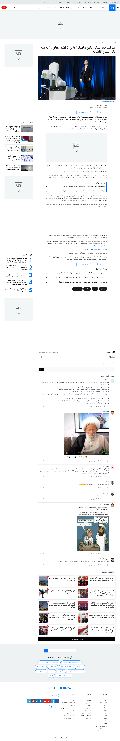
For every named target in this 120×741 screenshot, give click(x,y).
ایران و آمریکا (40, 667)
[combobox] (54, 2)
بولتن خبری (88, 700)
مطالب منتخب (27, 123)
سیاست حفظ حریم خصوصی (68, 708)
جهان (90, 7)
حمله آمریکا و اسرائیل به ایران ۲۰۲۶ (49, 662)
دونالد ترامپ (53, 667)
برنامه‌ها (105, 721)
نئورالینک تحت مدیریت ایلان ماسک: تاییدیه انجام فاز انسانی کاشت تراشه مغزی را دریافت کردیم (81, 191)
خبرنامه (55, 707)
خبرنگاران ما (104, 723)
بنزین (51, 676)
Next (67, 7)
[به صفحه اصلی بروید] (112, 7)
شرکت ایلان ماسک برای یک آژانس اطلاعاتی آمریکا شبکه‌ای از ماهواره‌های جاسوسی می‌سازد (81, 278)
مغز (95, 289)
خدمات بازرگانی (71, 700)
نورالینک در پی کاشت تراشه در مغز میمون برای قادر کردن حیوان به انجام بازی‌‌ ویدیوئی (82, 282)
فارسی (115, 2)
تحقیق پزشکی (41, 671)
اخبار (111, 43)
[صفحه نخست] (115, 43)
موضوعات (104, 695)
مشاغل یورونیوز (71, 713)
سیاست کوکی (71, 705)
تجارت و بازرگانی (82, 7)
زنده (4, 7)
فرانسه (51, 671)
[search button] (44, 2)
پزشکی (103, 289)
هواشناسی (88, 703)
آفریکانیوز (88, 718)
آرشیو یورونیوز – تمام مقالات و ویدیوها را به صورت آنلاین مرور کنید (101, 728)
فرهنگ (62, 7)
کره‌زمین (54, 7)
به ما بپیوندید (87, 708)
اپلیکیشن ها (88, 710)
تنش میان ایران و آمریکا (64, 676)
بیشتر (73, 695)
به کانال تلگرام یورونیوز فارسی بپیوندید (95, 249)
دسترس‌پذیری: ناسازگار (69, 716)
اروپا (96, 7)
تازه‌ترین (102, 7)
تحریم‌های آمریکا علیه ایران (75, 671)
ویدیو (41, 7)
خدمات (89, 695)
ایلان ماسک (77, 289)
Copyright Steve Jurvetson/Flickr (109, 101)
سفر (73, 7)
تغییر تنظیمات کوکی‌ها (69, 718)
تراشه (87, 289)
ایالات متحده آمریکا (66, 667)
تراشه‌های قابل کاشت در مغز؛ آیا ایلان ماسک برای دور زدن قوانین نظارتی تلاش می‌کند (84, 186)
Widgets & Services (85, 716)
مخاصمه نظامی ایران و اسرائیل (71, 662)
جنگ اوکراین (79, 667)
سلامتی (47, 7)
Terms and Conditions (68, 703)
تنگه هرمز (61, 671)
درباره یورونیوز (71, 698)
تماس (73, 710)
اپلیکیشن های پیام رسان (85, 713)
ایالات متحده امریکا (100, 43)
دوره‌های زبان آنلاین (86, 721)
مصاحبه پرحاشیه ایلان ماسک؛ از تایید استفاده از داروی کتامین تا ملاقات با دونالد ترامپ (82, 273)
